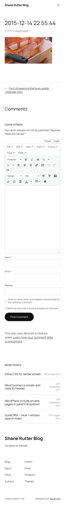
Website (9, 285)
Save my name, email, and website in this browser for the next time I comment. (34, 301)
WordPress (55, 498)
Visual (47, 141)
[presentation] (9, 146)
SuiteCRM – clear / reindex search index (22, 417)
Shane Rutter (21, 30)
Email (8, 271)
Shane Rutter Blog (17, 5)
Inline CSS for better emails (23, 374)
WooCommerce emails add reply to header (22, 387)
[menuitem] (9, 146)
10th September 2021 (54, 402)
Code (56, 141)
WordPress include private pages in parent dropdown (22, 402)
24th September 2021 (54, 386)
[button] (14, 159)
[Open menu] (58, 5)
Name (8, 257)
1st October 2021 (52, 374)
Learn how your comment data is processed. (29, 339)
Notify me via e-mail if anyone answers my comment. (33, 308)
